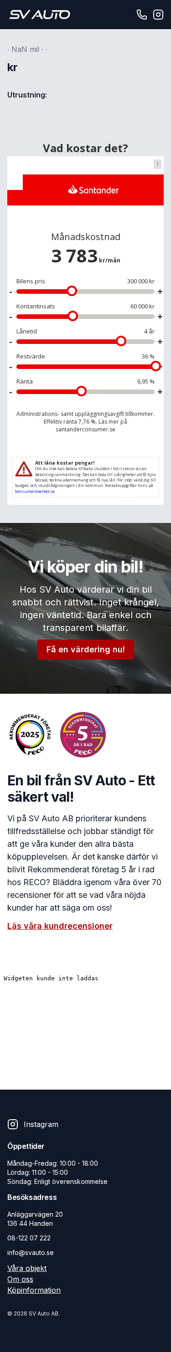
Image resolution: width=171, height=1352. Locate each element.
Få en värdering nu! (86, 649)
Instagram (41, 1124)
